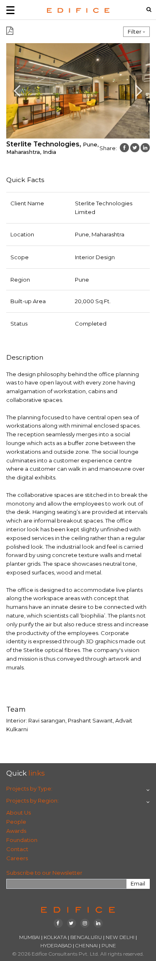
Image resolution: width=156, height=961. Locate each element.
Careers (17, 858)
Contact (17, 849)
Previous (13, 91)
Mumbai (29, 937)
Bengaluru (86, 937)
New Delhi (120, 937)
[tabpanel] (78, 91)
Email (138, 883)
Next (143, 91)
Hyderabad (56, 946)
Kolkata (55, 937)
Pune (109, 946)
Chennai (86, 946)
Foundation (21, 840)
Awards (16, 830)
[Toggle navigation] (10, 9)
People (16, 821)
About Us (18, 812)
